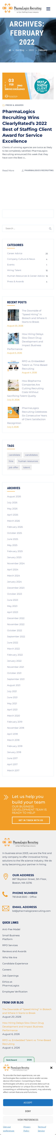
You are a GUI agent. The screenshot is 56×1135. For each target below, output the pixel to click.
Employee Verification (15, 991)
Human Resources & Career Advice (26, 275)
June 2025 (12, 539)
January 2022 (14, 660)
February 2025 (15, 551)
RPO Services (10, 945)
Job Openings (10, 975)
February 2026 (15, 527)
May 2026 (12, 508)
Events (10, 264)
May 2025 (12, 545)
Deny (28, 1111)
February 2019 (14, 721)
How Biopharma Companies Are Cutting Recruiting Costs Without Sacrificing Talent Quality (25, 388)
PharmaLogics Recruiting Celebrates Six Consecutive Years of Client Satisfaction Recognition (27, 415)
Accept (28, 1102)
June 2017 (12, 758)
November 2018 (15, 727)
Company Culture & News (21, 259)
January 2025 (14, 557)
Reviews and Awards (14, 951)
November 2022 (15, 624)
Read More (8, 170)
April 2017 (12, 764)
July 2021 (12, 691)
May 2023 (12, 606)
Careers (6, 969)
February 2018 (14, 746)
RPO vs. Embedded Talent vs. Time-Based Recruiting (34, 365)
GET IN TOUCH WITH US (31, 820)
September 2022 (16, 636)
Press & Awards (14, 105)
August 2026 (14, 496)
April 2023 (12, 612)
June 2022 (12, 642)
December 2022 (15, 618)
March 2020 (13, 715)
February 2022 (15, 654)
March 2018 (13, 740)
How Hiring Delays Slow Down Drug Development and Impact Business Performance (25, 341)
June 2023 (12, 600)
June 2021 (12, 697)
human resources (28, 461)
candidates (31, 455)
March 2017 (13, 770)
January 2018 (14, 752)
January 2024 (14, 581)
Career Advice (14, 253)
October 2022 (14, 630)
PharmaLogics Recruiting (39, 170)
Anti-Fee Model (11, 929)
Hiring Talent (14, 270)
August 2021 (13, 685)
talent (26, 467)
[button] (51, 1067)
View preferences (28, 1119)
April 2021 (12, 709)
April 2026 (12, 514)
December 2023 (15, 587)
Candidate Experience (15, 963)
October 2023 (14, 593)
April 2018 (12, 734)
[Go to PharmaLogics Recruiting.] (10, 50)
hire (11, 461)
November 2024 (16, 563)
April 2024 (12, 569)
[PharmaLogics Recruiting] (21, 8)
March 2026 (13, 520)
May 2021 (12, 703)
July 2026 (12, 502)
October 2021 (14, 673)
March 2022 (13, 648)
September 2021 (16, 679)
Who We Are (9, 957)
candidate (14, 455)
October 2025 (14, 533)
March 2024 (13, 575)
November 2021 (15, 667)
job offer (13, 467)
